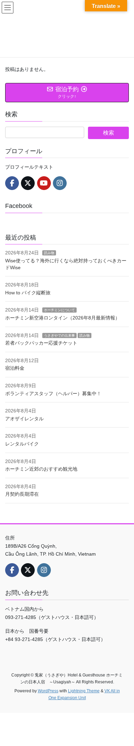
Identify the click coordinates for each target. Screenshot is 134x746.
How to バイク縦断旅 (28, 292)
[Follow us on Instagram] (60, 183)
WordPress (48, 691)
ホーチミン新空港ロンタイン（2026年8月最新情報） (62, 318)
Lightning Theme (84, 691)
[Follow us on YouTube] (44, 183)
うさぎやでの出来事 (59, 335)
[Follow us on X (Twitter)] (28, 183)
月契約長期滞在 (22, 494)
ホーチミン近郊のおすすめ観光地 (41, 469)
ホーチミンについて (59, 310)
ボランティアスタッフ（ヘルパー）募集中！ (53, 393)
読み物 (49, 253)
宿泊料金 (14, 368)
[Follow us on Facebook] (12, 183)
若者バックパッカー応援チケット (41, 343)
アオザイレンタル (24, 418)
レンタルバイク (22, 443)
